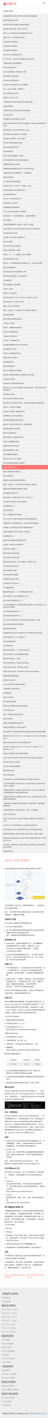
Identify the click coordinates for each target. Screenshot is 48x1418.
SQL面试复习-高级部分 (10, 50)
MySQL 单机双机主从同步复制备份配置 (15, 753)
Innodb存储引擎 (8, 646)
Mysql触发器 (7, 693)
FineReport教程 (8, 1397)
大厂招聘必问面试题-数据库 (12, 181)
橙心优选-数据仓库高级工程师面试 (14, 463)
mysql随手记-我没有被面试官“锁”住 (14, 119)
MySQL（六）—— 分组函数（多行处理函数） (17, 254)
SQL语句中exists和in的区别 (12, 246)
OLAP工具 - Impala (10, 1309)
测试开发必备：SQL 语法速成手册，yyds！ (16, 130)
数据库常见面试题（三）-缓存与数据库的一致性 (18, 592)
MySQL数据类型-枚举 (10, 570)
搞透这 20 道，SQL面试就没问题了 (14, 37)
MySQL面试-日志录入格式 (11, 557)
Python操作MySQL (9, 775)
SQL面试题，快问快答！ (11, 203)
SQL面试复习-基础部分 (10, 46)
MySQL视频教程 (8, 1351)
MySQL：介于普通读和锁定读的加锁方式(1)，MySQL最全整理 (22, 263)
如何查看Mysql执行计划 (10, 493)
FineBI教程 (6, 1405)
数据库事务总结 (8, 851)
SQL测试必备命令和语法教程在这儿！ (15, 190)
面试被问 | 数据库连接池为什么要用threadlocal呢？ (19, 375)
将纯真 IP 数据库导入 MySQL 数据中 (14, 727)
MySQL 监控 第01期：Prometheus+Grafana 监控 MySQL (21, 671)
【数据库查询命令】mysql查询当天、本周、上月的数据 (20, 810)
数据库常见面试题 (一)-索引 (11, 658)
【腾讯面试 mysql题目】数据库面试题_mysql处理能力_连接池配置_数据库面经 (24, 804)
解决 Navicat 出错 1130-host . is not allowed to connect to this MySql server (24, 737)
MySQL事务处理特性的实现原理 (13, 624)
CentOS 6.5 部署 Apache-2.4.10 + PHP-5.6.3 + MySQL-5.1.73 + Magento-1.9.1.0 (23, 748)
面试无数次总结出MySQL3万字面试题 (15, 134)
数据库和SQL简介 (8, 770)
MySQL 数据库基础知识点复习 (12, 319)
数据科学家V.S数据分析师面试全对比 (14, 540)
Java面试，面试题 (9, 323)
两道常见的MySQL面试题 (11, 553)
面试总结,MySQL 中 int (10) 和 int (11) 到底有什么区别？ (20, 297)
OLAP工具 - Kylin (9, 1317)
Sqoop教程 (6, 1301)
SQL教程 (5, 1354)
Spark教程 (6, 1370)
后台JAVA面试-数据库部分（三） (13, 600)
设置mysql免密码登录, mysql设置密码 (15, 276)
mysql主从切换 (8, 115)
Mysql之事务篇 (8, 106)
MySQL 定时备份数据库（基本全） (14, 156)
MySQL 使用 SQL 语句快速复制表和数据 (16, 654)
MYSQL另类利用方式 (10, 67)
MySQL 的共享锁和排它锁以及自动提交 (15, 706)
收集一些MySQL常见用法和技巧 (13, 714)
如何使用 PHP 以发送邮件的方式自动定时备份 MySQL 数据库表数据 (24, 731)
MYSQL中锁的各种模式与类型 (12, 143)
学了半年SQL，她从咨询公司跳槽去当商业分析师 (18, 59)
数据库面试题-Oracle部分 (11, 446)
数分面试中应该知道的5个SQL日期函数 (15, 85)
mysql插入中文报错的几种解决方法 (14, 237)
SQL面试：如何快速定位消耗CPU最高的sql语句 (18, 527)
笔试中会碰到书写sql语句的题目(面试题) (15, 160)
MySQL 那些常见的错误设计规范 (13, 398)
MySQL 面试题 (7, 241)
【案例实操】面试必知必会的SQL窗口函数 (16, 110)
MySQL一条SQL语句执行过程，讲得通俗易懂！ (18, 424)
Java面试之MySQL (9, 379)
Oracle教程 (6, 1362)
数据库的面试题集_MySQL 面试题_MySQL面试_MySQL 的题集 (23, 834)
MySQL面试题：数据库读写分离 (13, 437)
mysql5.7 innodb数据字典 (11, 340)
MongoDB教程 (8, 1343)
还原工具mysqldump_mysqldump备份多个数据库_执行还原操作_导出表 (24, 819)
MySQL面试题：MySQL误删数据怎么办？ (16, 596)
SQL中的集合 (7, 220)
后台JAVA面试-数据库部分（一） (13, 615)
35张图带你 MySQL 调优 (11, 579)
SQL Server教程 (8, 1358)
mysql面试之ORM (8, 394)
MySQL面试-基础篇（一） (11, 549)
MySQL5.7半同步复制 (10, 293)
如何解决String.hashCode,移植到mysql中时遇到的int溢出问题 (22, 633)
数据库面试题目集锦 (9, 628)
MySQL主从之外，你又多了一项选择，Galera (17, 186)
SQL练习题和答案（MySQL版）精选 (14, 72)
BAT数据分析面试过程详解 (11, 428)
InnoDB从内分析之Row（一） (12, 583)
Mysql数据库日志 (8, 362)
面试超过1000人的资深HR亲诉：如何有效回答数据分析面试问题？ (24, 403)
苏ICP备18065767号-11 (38, 1413)
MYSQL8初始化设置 (9, 701)
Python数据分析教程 (10, 1389)
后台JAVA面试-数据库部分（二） (13, 611)
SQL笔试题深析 (8, 151)
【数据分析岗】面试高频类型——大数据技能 (17, 173)
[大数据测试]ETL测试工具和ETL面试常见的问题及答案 (20, 16)
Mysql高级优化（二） (10, 506)
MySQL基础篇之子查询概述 (12, 284)
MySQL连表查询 (8, 177)
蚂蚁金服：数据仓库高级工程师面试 (14, 480)
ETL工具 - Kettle (8, 1324)
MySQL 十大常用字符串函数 (12, 407)
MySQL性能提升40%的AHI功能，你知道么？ (17, 532)
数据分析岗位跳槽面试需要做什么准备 (15, 489)
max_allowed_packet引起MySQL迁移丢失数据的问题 (20, 519)
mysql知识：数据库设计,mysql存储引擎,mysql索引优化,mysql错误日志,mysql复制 (24, 846)
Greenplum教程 (8, 1377)
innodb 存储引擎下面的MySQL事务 (14, 684)
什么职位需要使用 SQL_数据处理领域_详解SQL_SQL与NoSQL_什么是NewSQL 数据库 (24, 606)
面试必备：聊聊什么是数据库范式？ (14, 411)
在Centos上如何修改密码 (11, 80)
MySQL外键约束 (8, 476)
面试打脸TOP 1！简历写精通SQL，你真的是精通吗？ (20, 216)
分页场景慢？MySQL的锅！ (12, 688)
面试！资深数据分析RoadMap (12, 514)
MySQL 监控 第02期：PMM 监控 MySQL (16, 667)
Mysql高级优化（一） (10, 536)
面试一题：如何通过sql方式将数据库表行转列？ (18, 33)
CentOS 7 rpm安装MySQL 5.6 (12, 199)
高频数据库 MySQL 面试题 (11, 164)
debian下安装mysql (9, 814)
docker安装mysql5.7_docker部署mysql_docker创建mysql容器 (22, 829)
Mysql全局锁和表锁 (9, 641)
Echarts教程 (7, 1401)
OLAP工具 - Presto (9, 1313)
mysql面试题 (7, 280)
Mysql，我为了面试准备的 (11, 306)
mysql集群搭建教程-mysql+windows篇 (15, 345)
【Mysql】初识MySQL (10, 336)
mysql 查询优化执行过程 (11, 93)
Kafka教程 (6, 1297)
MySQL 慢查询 (7, 719)
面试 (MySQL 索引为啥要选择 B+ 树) (14, 272)
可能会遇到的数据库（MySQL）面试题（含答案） (18, 224)
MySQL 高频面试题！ (10, 267)
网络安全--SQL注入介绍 (10, 97)
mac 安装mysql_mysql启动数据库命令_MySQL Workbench (21, 779)
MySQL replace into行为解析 (12, 459)
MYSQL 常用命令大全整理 (11, 762)
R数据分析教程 (8, 1385)
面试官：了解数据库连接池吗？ (13, 327)
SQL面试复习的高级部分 (11, 42)
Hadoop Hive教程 (9, 1374)
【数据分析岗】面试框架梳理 (12, 63)
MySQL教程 (7, 1347)
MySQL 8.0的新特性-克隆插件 (12, 370)
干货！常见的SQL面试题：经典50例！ (15, 211)
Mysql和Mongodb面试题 (11, 76)
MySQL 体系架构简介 (10, 433)
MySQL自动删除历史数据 (11, 441)
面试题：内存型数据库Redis (12, 353)
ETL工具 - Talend (9, 1328)
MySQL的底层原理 (9, 366)
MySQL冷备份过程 (9, 680)
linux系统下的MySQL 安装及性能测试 (15, 501)
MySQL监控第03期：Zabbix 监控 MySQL (16, 663)
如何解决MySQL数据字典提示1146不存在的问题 (18, 168)
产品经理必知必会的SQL (11, 566)
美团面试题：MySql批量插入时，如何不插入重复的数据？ (21, 523)
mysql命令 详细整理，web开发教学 (14, 138)
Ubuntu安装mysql (8, 710)
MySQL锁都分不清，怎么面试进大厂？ (15, 637)
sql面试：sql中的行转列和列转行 (13, 544)
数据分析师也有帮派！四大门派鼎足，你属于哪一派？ (20, 562)
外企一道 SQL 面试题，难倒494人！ (14, 89)
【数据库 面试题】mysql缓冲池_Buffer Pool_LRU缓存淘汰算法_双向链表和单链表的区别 (24, 798)
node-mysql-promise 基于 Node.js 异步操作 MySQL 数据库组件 (23, 758)
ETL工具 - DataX (9, 1331)
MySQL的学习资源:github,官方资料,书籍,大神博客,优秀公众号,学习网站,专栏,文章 (24, 839)
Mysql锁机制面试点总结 (10, 259)
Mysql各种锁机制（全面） (11, 450)
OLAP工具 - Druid (9, 1320)
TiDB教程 (6, 1339)
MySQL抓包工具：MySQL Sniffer (13, 302)
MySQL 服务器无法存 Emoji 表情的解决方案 (17, 742)
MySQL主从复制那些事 (10, 332)
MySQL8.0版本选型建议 (10, 575)
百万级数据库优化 (8, 587)
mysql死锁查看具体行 (10, 194)
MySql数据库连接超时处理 (11, 207)
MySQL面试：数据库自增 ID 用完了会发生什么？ (18, 497)
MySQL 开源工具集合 (10, 467)
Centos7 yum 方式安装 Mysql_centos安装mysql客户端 (20, 825)
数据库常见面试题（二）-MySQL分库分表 (16, 650)
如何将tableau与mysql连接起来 (13, 416)
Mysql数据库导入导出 (10, 349)
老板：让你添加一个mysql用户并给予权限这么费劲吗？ (20, 310)
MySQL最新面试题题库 (10, 454)
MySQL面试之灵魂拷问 (10, 357)
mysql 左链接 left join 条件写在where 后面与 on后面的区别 (21, 229)
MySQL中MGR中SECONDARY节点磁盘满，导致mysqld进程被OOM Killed (24, 124)
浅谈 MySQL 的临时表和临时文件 (13, 383)
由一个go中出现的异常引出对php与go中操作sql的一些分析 (21, 620)
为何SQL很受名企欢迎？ (11, 233)
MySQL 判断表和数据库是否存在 (13, 723)
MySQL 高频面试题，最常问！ (12, 250)
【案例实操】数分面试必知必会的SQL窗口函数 (18, 102)
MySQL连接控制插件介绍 (11, 147)
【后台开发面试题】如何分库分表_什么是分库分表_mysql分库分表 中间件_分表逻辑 (24, 784)
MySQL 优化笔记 (8, 697)
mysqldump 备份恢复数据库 (12, 766)
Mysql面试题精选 (8, 314)
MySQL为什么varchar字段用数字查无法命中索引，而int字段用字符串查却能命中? (24, 389)
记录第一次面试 (8, 289)
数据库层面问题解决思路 (11, 676)
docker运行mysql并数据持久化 (12, 54)
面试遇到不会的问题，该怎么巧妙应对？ (15, 29)
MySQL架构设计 (8, 510)
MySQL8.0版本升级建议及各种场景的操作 (16, 24)
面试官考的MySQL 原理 (10, 20)
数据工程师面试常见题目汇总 (12, 471)
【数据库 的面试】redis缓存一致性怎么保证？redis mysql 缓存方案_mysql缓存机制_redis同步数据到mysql (24, 791)
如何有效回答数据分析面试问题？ (13, 420)
